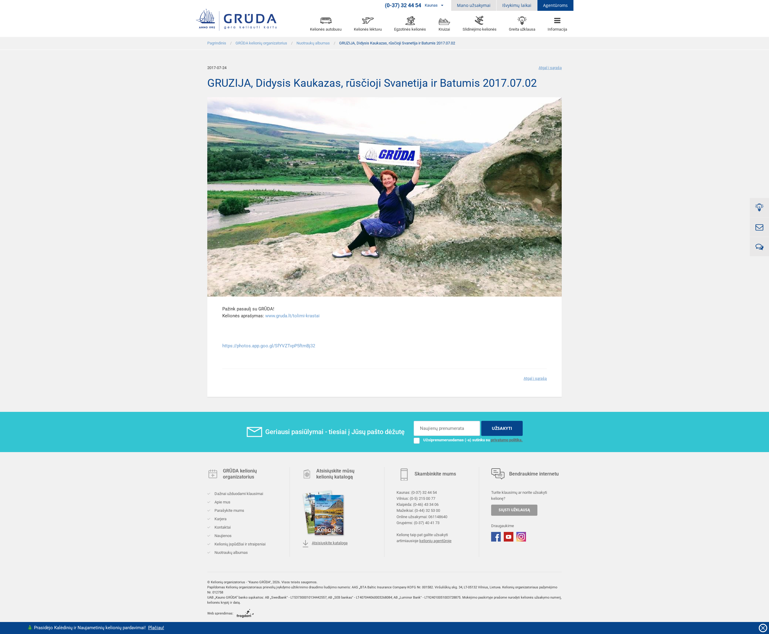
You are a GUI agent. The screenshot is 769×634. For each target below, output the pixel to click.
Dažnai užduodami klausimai (238, 493)
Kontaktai (222, 527)
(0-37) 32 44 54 (424, 492)
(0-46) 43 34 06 (426, 504)
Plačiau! (108, 627)
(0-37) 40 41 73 (426, 523)
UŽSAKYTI (502, 428)
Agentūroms (555, 5)
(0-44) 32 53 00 (427, 510)
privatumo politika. (507, 440)
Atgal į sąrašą (550, 67)
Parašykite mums (229, 510)
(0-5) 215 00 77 (422, 498)
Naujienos (223, 535)
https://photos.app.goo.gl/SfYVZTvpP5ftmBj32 (268, 346)
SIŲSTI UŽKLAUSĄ (514, 509)
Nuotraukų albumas (231, 552)
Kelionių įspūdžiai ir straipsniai (240, 544)
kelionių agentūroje (435, 541)
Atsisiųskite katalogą (330, 543)
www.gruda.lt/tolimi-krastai (292, 316)
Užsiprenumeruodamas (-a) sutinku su (473, 440)
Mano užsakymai (474, 5)
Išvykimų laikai (516, 5)
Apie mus (222, 502)
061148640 (437, 516)
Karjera (220, 519)
